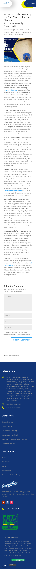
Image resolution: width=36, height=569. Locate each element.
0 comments (19, 34)
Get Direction (13, 508)
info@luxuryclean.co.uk (14, 404)
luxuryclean (9, 30)
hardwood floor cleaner (13, 191)
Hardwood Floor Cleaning (18, 32)
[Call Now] (5, 565)
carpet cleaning (11, 90)
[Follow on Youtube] (3, 502)
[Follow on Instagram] (11, 502)
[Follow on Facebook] (7, 502)
